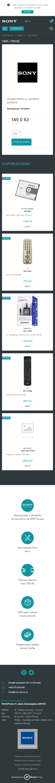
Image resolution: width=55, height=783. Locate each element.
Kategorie (16, 29)
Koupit (27, 227)
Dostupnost (13, 109)
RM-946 (27, 271)
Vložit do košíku (21, 142)
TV (27, 269)
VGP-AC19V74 (27, 451)
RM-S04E (27, 391)
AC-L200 (27, 331)
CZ (26, 21)
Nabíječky (27, 328)
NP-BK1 (27, 211)
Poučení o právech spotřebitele (27, 765)
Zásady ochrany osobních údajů (27, 761)
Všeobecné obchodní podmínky (28, 757)
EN (30, 21)
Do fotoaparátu (27, 209)
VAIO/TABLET (27, 448)
